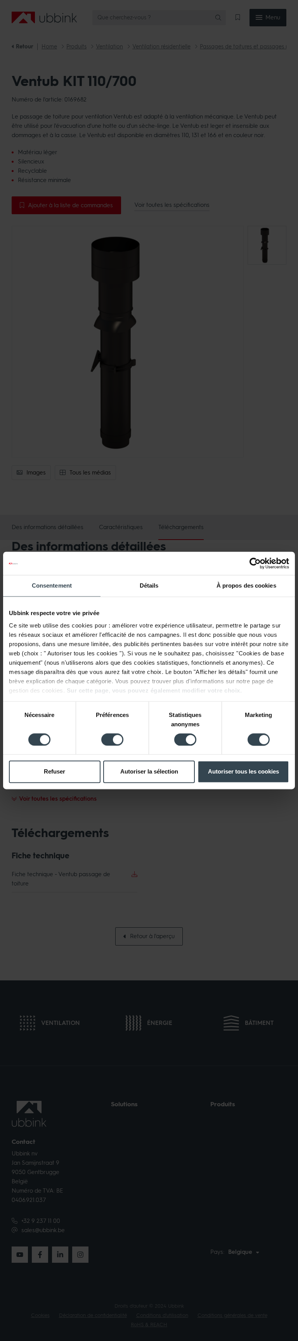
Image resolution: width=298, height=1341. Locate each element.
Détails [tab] (149, 585)
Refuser (54, 771)
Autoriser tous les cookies (243, 771)
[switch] (112, 739)
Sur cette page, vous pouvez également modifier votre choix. (154, 690)
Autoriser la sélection (149, 771)
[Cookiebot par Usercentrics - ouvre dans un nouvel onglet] (255, 563)
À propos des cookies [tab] (246, 585)
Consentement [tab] (52, 585)
